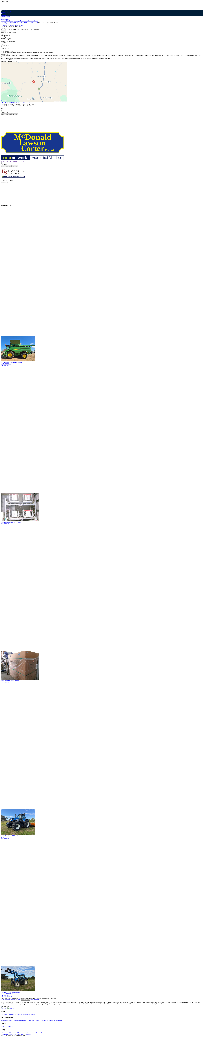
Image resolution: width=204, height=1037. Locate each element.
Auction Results (8, 22)
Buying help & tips (6, 999)
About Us (3, 1014)
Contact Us (3, 1026)
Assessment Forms (45, 1020)
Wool (2, 18)
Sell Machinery (12, 1032)
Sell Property (19, 1032)
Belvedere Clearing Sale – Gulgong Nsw (27, 22)
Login (2, 12)
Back (5, 23)
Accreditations (36, 1020)
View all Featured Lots (6, 996)
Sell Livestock (4, 1032)
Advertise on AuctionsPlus (36, 1032)
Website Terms (20, 1034)
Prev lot (6, 25)
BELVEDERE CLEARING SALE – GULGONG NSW (15, 102)
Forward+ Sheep (5, 19)
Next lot (17, 25)
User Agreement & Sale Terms (8, 1034)
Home (2, 22)
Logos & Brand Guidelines (29, 1014)
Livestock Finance (5, 16)
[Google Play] (11, 1008)
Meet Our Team (10, 1014)
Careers (20, 1014)
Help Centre (10, 1026)
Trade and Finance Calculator (25, 1020)
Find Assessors (4, 1020)
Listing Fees (26, 1032)
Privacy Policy (27, 1034)
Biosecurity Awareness (56, 1020)
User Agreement (34, 999)
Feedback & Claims (16, 999)
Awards (16, 1014)
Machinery (14, 22)
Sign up (6, 12)
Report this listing (25, 999)
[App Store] (4, 1008)
